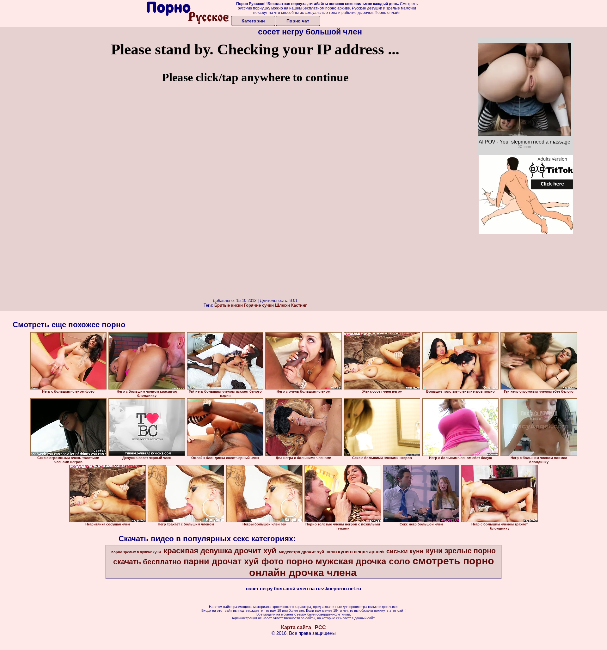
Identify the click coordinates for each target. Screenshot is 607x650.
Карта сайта (296, 627)
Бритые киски (228, 305)
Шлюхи (282, 305)
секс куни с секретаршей (355, 551)
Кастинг (299, 305)
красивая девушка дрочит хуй (219, 550)
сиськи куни (404, 551)
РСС (320, 627)
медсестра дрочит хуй (301, 551)
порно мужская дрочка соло (348, 561)
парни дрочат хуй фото (234, 561)
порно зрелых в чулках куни (136, 552)
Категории (253, 20)
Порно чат (297, 20)
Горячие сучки (259, 305)
